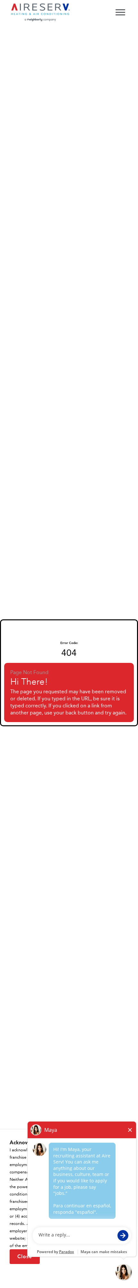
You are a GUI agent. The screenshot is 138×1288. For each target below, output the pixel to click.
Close (24, 1256)
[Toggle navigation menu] (120, 12)
